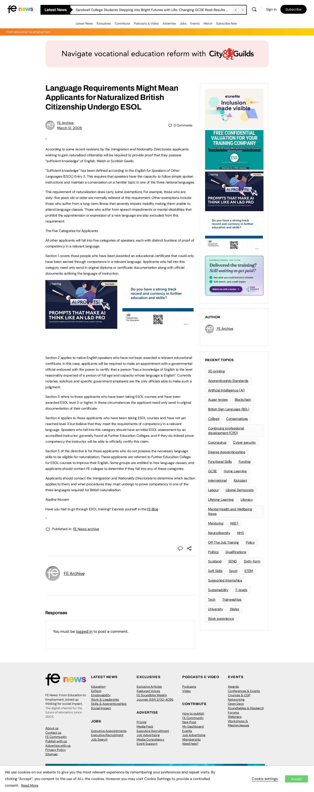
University (215, 609)
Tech (211, 599)
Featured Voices (148, 691)
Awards (233, 686)
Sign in (271, 9)
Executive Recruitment (107, 735)
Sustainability (218, 590)
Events (195, 23)
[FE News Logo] (20, 9)
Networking (236, 699)
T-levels (241, 590)
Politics (213, 552)
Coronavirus (217, 442)
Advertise (169, 23)
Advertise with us (58, 745)
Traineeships (231, 599)
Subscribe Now (226, 23)
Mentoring (215, 523)
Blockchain (243, 399)
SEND (232, 561)
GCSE (212, 471)
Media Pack (145, 726)
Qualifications (235, 552)
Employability (101, 695)
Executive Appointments (109, 731)
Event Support (147, 744)
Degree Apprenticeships (226, 452)
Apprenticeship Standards (228, 380)
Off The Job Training (223, 542)
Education (98, 686)
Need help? (190, 744)
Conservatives (237, 418)
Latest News (84, 23)
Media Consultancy (150, 739)
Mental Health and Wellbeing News (230, 511)
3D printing (216, 371)
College (213, 418)
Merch (208, 23)
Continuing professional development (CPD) (226, 430)
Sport (233, 571)
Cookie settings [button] (265, 778)
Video (186, 691)
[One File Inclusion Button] (234, 108)
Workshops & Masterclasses (238, 723)
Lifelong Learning (221, 499)
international (217, 480)
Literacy (247, 499)
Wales (234, 609)
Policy (250, 542)
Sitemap (51, 754)
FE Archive (65, 123)
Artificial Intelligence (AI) (226, 390)
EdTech (96, 691)
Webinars (235, 717)
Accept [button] (296, 779)
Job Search (99, 739)
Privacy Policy (55, 750)
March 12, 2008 (69, 128)
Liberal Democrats (240, 490)
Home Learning (235, 471)
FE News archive (86, 529)
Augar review (218, 399)
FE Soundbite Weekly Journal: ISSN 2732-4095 (155, 697)
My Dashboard (193, 726)
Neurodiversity (219, 533)
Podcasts (189, 686)
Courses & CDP (239, 695)
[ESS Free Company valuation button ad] (234, 149)
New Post (189, 722)
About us (52, 728)
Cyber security (244, 442)
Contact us (53, 733)
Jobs (183, 23)
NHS (240, 533)
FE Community (56, 737)
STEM (248, 571)
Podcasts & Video (146, 23)
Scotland (215, 561)
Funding (245, 461)
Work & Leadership (105, 699)
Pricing (141, 722)
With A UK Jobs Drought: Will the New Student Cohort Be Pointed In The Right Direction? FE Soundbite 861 (154, 10)
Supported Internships (225, 580)
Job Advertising (148, 735)
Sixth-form (252, 561)
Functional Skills (220, 461)
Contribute (122, 23)
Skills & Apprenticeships (109, 704)
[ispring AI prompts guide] (81, 326)
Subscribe (293, 9)
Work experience (221, 618)
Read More (29, 785)
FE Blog (152, 509)
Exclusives (104, 23)
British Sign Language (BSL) (228, 409)
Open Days (236, 704)
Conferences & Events (244, 691)
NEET (234, 523)
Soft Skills (215, 571)
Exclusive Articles (149, 686)
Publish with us (56, 741)
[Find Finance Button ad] (234, 275)
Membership (191, 739)
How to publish (193, 713)
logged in (84, 631)
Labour (213, 490)
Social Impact (101, 708)
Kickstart (240, 480)
